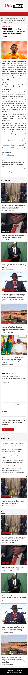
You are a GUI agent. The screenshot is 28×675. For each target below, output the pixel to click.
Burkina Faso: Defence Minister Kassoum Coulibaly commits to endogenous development (14, 170)
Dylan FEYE (11, 210)
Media (7, 231)
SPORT (7, 26)
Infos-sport (10, 155)
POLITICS (8, 201)
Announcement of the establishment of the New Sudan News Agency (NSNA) (13, 236)
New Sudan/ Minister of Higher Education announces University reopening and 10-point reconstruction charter (13, 207)
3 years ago (5, 39)
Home (3, 26)
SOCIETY (8, 353)
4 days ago (5, 364)
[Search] (25, 13)
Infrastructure (9, 321)
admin (10, 39)
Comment (5, 383)
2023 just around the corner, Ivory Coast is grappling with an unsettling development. (14, 65)
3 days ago (5, 301)
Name (4, 405)
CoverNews (9, 672)
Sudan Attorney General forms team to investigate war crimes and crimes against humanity (14, 265)
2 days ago (5, 269)
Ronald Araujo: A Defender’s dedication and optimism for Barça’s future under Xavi (13, 163)
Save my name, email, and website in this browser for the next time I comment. (13, 422)
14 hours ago (6, 210)
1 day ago (5, 239)
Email (17, 405)
